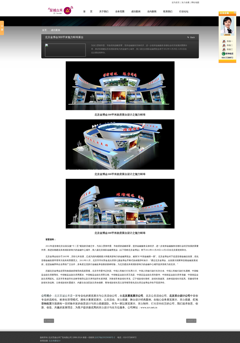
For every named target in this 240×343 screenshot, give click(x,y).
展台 (124, 114)
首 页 (87, 11)
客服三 (230, 49)
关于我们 (103, 11)
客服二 (230, 45)
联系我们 (167, 11)
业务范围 (119, 11)
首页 (44, 30)
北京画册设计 (55, 341)
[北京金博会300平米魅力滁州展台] (49, 320)
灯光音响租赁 (159, 303)
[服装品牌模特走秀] (191, 320)
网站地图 (195, 2)
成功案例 (135, 11)
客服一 (230, 41)
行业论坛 (183, 11)
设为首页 (176, 2)
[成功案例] (190, 37)
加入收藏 (185, 2)
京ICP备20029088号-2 (105, 337)
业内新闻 (151, 11)
